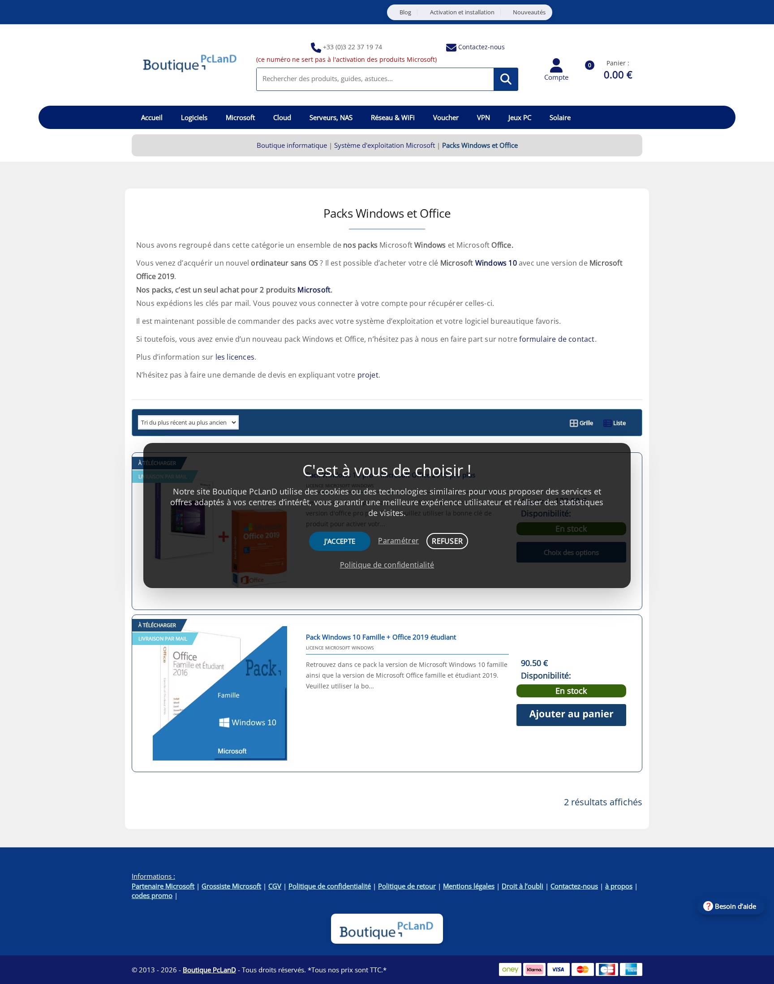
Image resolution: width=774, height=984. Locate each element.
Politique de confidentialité (329, 885)
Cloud (282, 117)
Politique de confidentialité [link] (387, 565)
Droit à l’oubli (522, 885)
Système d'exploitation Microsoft (384, 145)
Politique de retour (407, 885)
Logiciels (194, 117)
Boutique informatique (292, 145)
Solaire (560, 117)
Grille (585, 423)
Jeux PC (519, 117)
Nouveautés (529, 12)
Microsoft (240, 117)
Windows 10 (496, 263)
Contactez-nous (481, 47)
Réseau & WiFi (393, 117)
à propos (618, 885)
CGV (274, 885)
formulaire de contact (556, 339)
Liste (619, 423)
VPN (483, 117)
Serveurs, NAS (331, 117)
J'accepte (340, 541)
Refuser (447, 541)
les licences (234, 357)
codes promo (152, 895)
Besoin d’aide (735, 906)
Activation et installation (462, 12)
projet (367, 375)
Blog (405, 12)
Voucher (446, 117)
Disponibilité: (546, 676)
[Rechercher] (506, 79)
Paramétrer (398, 541)
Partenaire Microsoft (163, 885)
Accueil (152, 117)
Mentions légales (468, 885)
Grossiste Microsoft (231, 885)
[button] (571, 715)
